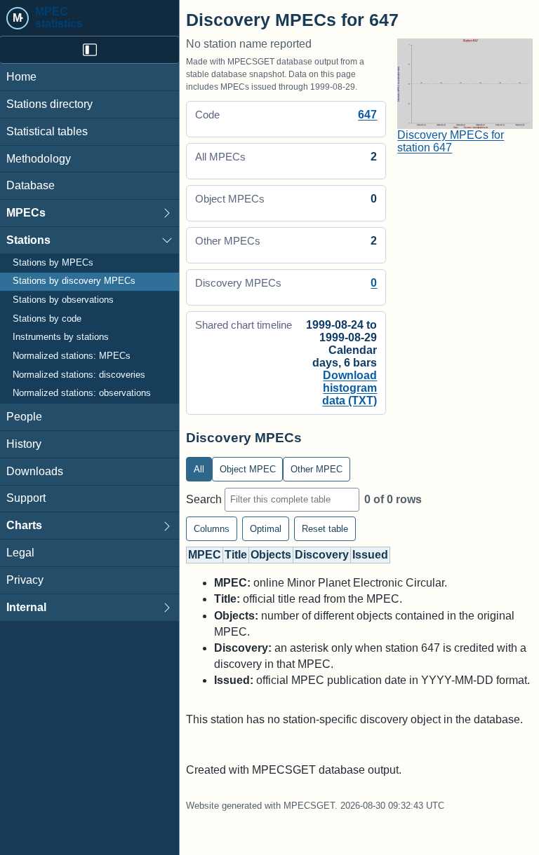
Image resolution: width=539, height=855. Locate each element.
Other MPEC (316, 469)
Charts (24, 525)
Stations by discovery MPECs (74, 281)
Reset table (325, 529)
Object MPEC (248, 469)
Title (236, 555)
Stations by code (47, 319)
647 (367, 115)
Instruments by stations (61, 337)
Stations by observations (63, 300)
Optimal (265, 529)
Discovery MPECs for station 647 (450, 141)
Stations (28, 240)
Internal (26, 607)
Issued (370, 555)
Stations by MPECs (53, 263)
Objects (271, 555)
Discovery (322, 555)
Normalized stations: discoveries (79, 375)
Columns (211, 529)
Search (205, 499)
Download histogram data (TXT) (349, 387)
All (199, 469)
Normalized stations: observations (82, 393)
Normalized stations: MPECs (72, 356)
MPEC (204, 555)
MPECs (26, 213)
